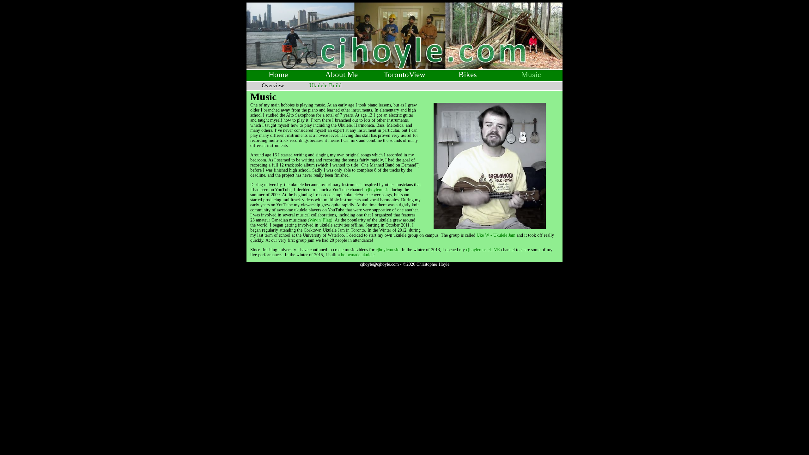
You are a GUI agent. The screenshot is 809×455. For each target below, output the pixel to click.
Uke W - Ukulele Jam (496, 235)
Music (531, 74)
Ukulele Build (325, 85)
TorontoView (404, 74)
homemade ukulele (357, 254)
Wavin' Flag (320, 220)
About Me (341, 74)
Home (278, 74)
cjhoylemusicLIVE (483, 249)
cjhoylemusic (377, 189)
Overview (273, 85)
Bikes (468, 74)
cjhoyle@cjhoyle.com (379, 264)
